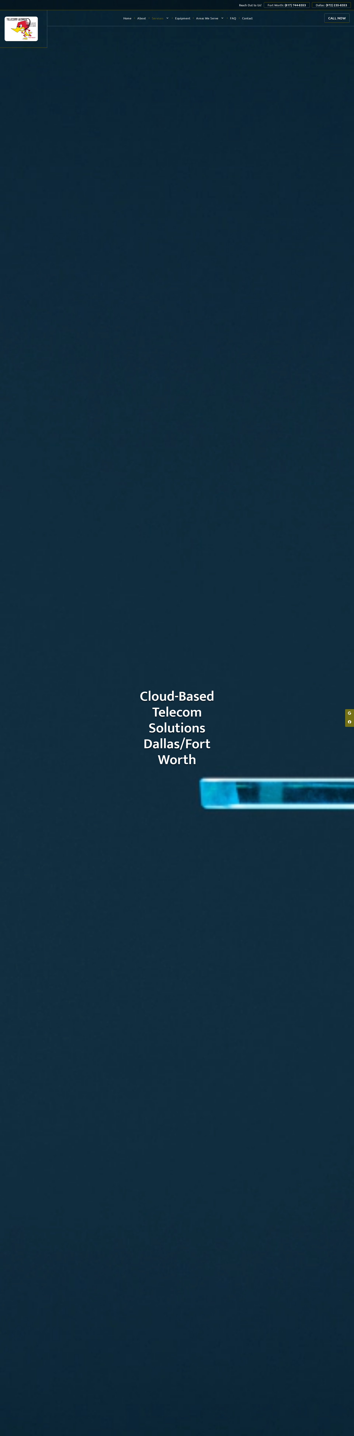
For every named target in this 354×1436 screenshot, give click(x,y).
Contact (247, 18)
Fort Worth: (287, 5)
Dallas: (331, 5)
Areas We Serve (207, 18)
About (141, 18)
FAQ (233, 18)
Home (127, 18)
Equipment (182, 18)
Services (158, 18)
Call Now (337, 18)
